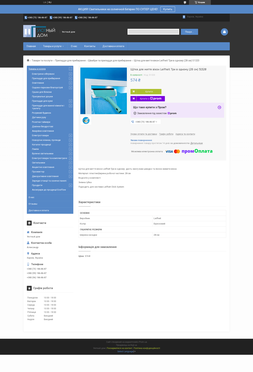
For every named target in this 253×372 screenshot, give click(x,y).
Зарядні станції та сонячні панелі (49, 180)
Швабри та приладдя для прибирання (109, 60)
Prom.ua (143, 342)
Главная (31, 46)
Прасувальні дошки (42, 96)
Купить (167, 9)
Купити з (144, 98)
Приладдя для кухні (42, 101)
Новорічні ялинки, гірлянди (46, 140)
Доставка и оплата (113, 46)
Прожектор (38, 171)
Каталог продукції (41, 144)
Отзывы (33, 204)
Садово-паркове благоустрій (47, 87)
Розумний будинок (41, 113)
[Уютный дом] (40, 32)
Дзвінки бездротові (42, 126)
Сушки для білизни (42, 92)
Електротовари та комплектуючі (49, 158)
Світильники (38, 162)
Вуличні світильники (42, 153)
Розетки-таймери (41, 122)
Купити (149, 91)
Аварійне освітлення (43, 131)
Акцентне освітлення (43, 167)
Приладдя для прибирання (70, 60)
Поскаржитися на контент (119, 348)
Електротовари (40, 135)
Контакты (89, 46)
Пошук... (189, 32)
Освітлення (38, 83)
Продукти (37, 185)
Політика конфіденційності (147, 348)
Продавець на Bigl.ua (126, 345)
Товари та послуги (42, 60)
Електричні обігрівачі (43, 74)
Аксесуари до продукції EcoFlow (49, 189)
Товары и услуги (52, 46)
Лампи (35, 149)
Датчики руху (39, 117)
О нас (74, 46)
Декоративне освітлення (45, 176)
